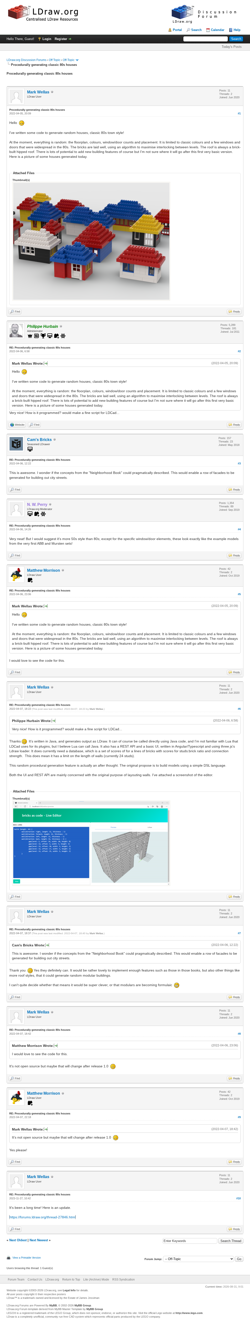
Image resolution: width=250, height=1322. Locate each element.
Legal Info (69, 1290)
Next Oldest (18, 1240)
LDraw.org (52, 1279)
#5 (239, 594)
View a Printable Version (26, 1257)
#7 (239, 933)
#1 (239, 113)
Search (196, 30)
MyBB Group (82, 1305)
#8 (239, 1033)
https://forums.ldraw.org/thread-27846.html (42, 1217)
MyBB (53, 1305)
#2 (239, 351)
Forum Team (16, 1279)
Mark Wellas (38, 92)
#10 (238, 1198)
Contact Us (35, 1279)
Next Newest (39, 1240)
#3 (239, 463)
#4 (239, 529)
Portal (177, 30)
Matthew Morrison (43, 570)
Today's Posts (232, 47)
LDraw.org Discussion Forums (26, 60)
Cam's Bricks (39, 440)
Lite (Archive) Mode (96, 1279)
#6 (239, 708)
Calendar (217, 30)
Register (61, 39)
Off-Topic (68, 60)
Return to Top (71, 1279)
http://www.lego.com (189, 1313)
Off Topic (54, 60)
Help (237, 30)
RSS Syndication (123, 1279)
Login (46, 39)
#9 (239, 1117)
